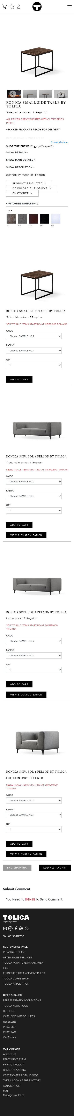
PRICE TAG (9, 1032)
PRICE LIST (9, 1026)
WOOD (9, 331)
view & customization (26, 535)
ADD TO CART (19, 379)
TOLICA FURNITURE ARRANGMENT (24, 962)
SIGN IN (30, 899)
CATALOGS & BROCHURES (19, 1016)
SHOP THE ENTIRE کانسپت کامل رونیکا (29, 146)
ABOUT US (9, 1054)
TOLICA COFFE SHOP (16, 978)
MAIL (6, 1091)
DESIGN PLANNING (14, 1070)
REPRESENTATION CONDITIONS (22, 1000)
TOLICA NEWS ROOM (16, 1005)
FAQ (5, 968)
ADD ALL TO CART (55, 867)
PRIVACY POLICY (13, 1064)
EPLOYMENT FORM (14, 1059)
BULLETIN (8, 1011)
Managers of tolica (13, 1095)
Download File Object (31, 188)
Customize (21, 193)
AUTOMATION (11, 1085)
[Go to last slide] (61, 94)
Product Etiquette (28, 183)
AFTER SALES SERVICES (17, 957)
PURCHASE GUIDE (14, 952)
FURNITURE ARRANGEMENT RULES (24, 973)
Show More (58, 142)
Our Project (9, 1037)
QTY (8, 359)
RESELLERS (9, 1021)
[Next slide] (12, 94)
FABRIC (10, 345)
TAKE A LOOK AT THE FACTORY (22, 1080)
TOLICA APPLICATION (16, 983)
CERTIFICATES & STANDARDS (20, 1075)
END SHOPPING (17, 867)
